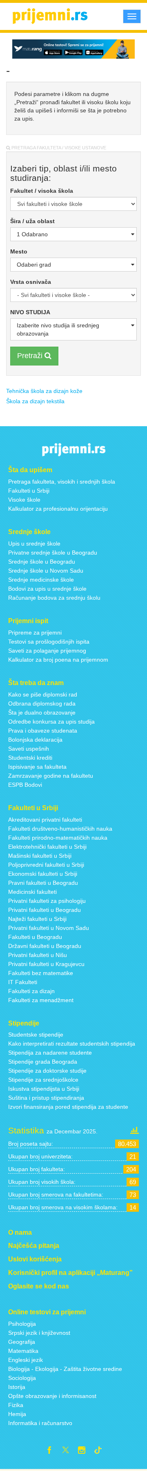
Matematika (23, 1350)
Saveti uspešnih (28, 748)
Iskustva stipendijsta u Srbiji (43, 1088)
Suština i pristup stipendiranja (46, 1097)
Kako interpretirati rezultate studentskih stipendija (71, 1043)
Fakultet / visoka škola (41, 190)
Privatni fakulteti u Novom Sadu (48, 927)
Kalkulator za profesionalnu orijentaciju (58, 508)
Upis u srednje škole (34, 543)
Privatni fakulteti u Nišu (37, 954)
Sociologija (22, 1377)
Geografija (21, 1341)
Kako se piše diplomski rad (42, 694)
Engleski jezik (25, 1359)
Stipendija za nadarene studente (50, 1052)
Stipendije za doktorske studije (47, 1070)
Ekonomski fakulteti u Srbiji (42, 873)
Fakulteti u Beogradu (35, 936)
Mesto (18, 251)
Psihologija (22, 1323)
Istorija (16, 1386)
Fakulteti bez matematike (40, 973)
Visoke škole (24, 499)
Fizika (15, 1404)
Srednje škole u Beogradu (41, 561)
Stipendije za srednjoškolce (43, 1079)
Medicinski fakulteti (32, 891)
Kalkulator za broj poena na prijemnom (58, 659)
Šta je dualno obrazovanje (42, 712)
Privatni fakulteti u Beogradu (44, 909)
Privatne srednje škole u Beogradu (52, 552)
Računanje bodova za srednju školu (54, 597)
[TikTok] (101, 1451)
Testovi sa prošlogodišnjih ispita (48, 641)
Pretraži (31, 356)
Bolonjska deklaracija (35, 739)
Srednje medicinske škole (41, 579)
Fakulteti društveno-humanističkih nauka (60, 828)
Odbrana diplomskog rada (42, 703)
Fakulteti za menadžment (41, 1000)
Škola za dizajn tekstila (35, 401)
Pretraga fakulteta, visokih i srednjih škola (61, 481)
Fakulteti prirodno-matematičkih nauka (57, 837)
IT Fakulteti (22, 982)
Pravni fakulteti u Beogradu (43, 882)
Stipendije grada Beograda (42, 1061)
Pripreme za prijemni (35, 632)
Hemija (17, 1414)
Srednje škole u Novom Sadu (45, 570)
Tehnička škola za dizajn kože (44, 391)
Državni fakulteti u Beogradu (44, 945)
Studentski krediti (30, 757)
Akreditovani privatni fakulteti (45, 819)
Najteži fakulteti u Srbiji (37, 918)
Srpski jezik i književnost (39, 1332)
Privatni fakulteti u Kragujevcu (46, 964)
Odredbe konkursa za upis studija (51, 721)
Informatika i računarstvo (40, 1423)
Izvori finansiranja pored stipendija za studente (68, 1106)
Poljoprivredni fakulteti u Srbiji (46, 864)
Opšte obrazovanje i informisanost (52, 1395)
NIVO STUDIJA (30, 312)
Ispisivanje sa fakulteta (37, 766)
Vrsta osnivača (30, 282)
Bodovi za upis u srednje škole (47, 588)
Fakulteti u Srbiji (28, 490)
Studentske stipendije (35, 1034)
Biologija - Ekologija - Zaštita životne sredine (65, 1368)
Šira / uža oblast (32, 221)
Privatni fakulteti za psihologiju (47, 900)
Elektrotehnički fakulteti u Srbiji (47, 846)
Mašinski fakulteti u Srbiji (39, 855)
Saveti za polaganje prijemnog (47, 650)
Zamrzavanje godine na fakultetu (50, 775)
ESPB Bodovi (25, 784)
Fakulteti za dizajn (31, 991)
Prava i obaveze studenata (42, 730)
